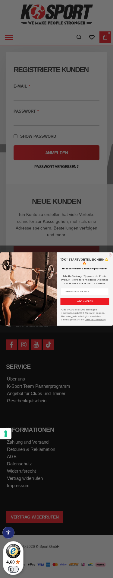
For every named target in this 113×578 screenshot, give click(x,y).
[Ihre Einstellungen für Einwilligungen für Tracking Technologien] (5, 433)
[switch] (13, 569)
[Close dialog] (110, 255)
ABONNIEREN (85, 301)
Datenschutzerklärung (95, 319)
